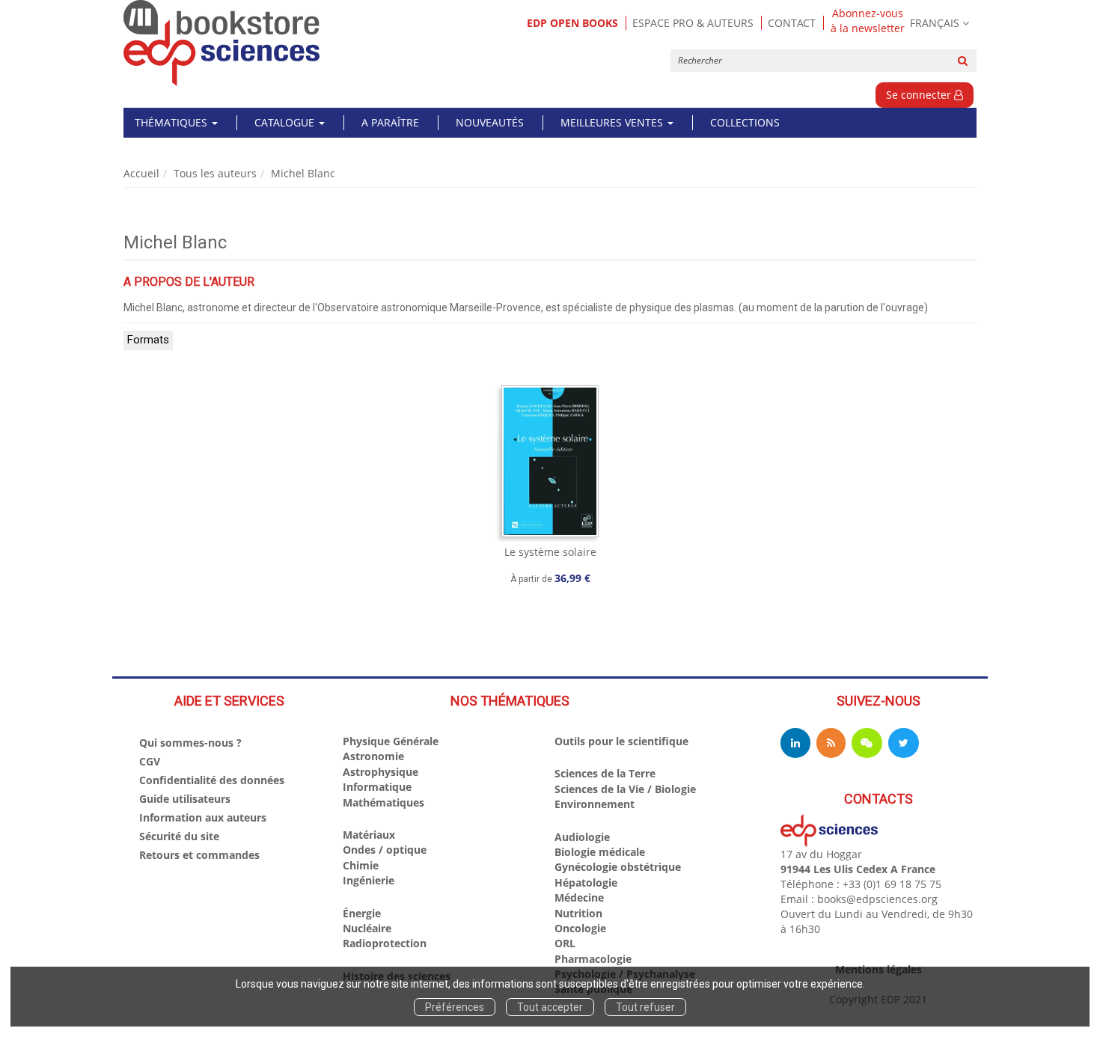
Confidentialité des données (211, 780)
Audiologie (582, 836)
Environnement (594, 804)
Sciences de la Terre (605, 773)
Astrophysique (380, 772)
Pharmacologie (593, 959)
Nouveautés (490, 122)
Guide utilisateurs (184, 799)
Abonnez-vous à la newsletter (868, 21)
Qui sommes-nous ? (190, 742)
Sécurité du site (179, 836)
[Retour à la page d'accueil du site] (221, 43)
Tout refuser (645, 1007)
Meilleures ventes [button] (613, 122)
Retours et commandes (199, 855)
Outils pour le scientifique (621, 741)
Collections (745, 122)
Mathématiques (383, 802)
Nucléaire (367, 928)
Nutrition (578, 913)
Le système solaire (550, 552)
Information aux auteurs (202, 817)
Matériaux (369, 834)
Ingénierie (368, 880)
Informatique (377, 787)
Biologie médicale (599, 852)
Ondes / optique (385, 849)
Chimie (361, 865)
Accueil (141, 173)
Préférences (454, 1007)
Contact (792, 23)
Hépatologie (585, 882)
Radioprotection (385, 943)
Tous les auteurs (215, 173)
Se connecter (920, 95)
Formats (148, 339)
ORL (564, 943)
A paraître (390, 122)
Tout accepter (550, 1007)
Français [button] (934, 23)
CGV (149, 761)
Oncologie (580, 928)
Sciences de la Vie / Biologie (625, 789)
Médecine (579, 897)
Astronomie (373, 756)
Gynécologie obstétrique (617, 867)
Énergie (362, 913)
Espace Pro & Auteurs (693, 23)
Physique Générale (391, 741)
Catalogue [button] (285, 122)
